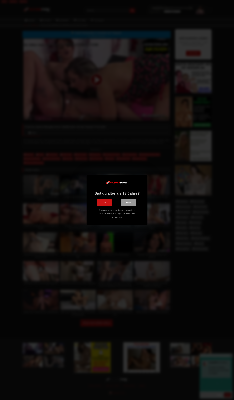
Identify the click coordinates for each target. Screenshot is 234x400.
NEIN (128, 202)
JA (104, 202)
